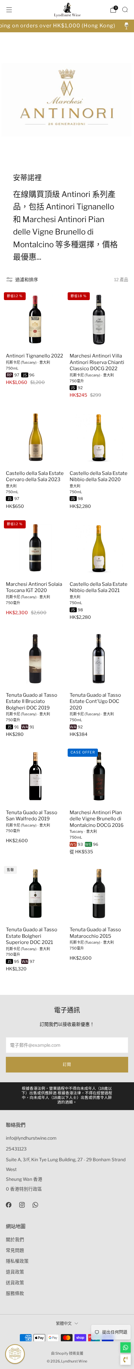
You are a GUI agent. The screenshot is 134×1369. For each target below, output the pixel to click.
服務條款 (15, 1293)
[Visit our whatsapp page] (35, 1204)
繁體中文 (64, 1323)
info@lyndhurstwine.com (31, 1138)
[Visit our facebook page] (8, 1204)
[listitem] (67, 1096)
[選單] (9, 10)
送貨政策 (15, 1282)
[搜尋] (125, 9)
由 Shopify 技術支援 (67, 1353)
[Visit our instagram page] (22, 1204)
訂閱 (67, 1064)
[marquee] (67, 26)
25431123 (16, 1148)
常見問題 (15, 1250)
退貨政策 (15, 1271)
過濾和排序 (26, 279)
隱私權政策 (17, 1261)
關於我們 (15, 1239)
